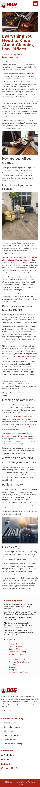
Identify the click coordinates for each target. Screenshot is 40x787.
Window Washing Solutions (19, 672)
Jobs (10, 657)
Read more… (6, 710)
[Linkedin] (12, 768)
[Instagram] (16, 768)
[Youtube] (7, 768)
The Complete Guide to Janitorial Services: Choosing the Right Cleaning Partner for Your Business (18, 625)
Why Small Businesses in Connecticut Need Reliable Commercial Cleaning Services (18, 607)
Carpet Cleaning (15, 646)
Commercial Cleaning (17, 652)
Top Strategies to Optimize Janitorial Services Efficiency (18, 619)
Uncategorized (14, 667)
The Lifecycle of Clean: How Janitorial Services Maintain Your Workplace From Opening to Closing (18, 632)
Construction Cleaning (18, 654)
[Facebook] (2, 768)
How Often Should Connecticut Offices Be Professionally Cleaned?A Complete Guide (20, 613)
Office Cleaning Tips (17, 659)
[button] (35, 3)
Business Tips (14, 644)
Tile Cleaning (14, 664)
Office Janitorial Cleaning (19, 662)
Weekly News (14, 670)
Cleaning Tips (14, 649)
